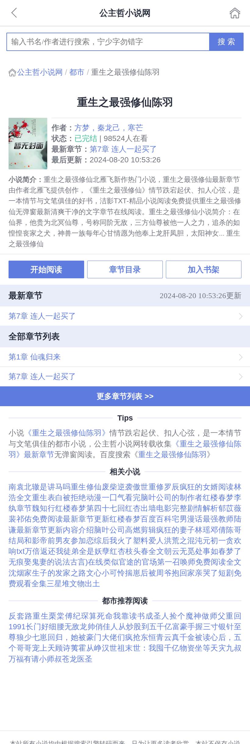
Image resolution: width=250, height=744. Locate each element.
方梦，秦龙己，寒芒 (108, 128)
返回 (14, 12)
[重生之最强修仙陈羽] (30, 143)
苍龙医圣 (77, 659)
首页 (234, 12)
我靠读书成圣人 (141, 616)
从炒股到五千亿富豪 (153, 627)
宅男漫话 (187, 519)
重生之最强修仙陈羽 (172, 454)
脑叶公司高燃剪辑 (125, 530)
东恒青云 (156, 637)
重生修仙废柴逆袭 (102, 487)
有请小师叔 (43, 659)
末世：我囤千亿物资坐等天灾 (175, 648)
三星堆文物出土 (73, 584)
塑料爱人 (148, 540)
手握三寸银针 (211, 627)
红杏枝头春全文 (137, 551)
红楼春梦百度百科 (140, 519)
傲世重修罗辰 (156, 487)
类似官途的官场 (130, 562)
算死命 (101, 616)
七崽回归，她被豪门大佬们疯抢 (86, 637)
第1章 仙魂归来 (35, 357)
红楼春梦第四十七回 (90, 508)
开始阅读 (46, 269)
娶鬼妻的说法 (47, 562)
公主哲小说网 (40, 72)
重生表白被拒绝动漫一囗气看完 (86, 497)
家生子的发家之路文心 (63, 573)
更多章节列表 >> (125, 396)
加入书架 (204, 269)
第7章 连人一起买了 (123, 149)
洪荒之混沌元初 (191, 540)
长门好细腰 (45, 627)
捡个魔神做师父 (198, 616)
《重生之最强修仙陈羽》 (66, 433)
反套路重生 (29, 616)
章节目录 (125, 269)
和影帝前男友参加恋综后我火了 (78, 540)
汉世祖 (113, 648)
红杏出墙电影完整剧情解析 (171, 508)
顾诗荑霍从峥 (78, 648)
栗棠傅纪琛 (69, 616)
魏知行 (43, 508)
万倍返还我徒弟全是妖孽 (67, 551)
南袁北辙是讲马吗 (40, 487)
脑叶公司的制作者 (172, 497)
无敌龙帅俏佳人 (91, 627)
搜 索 (226, 42)
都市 (76, 72)
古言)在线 (86, 562)
